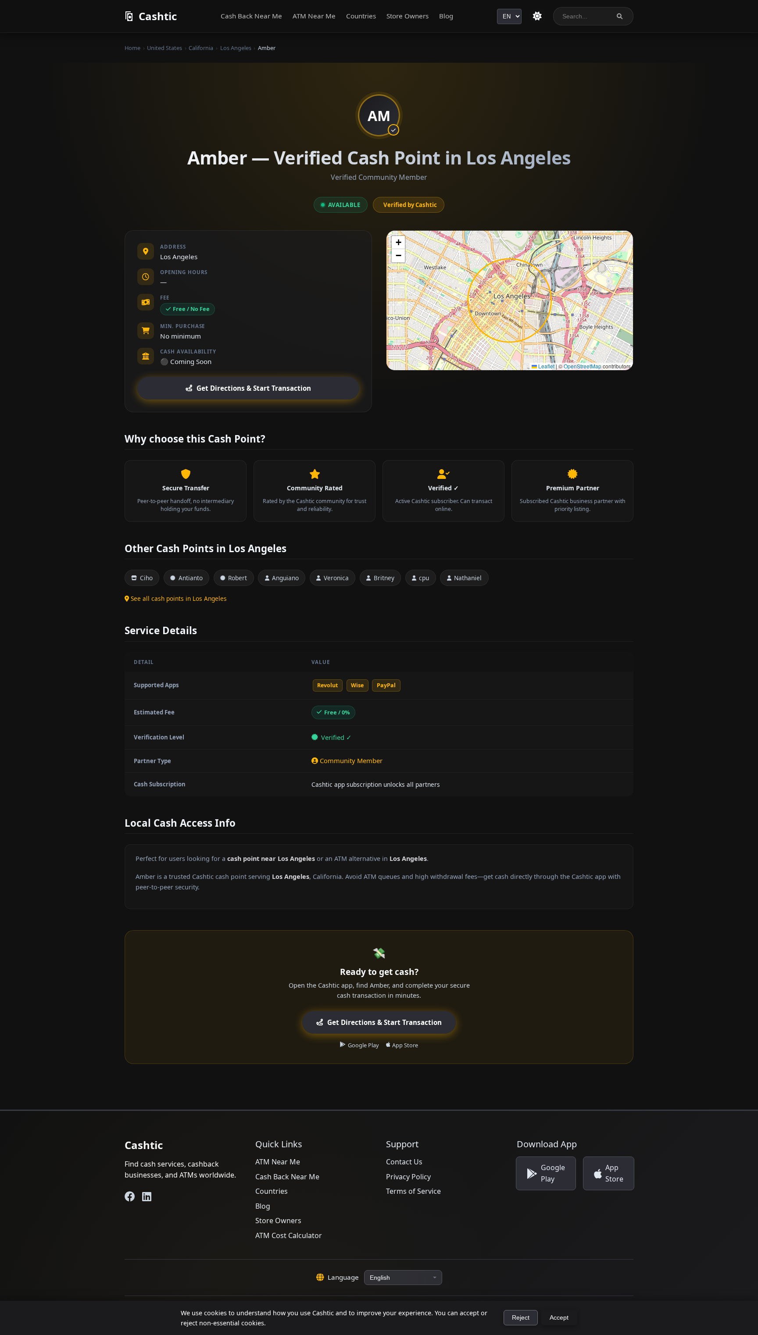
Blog (446, 15)
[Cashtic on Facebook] (130, 1196)
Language (343, 1277)
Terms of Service (413, 1191)
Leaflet (545, 366)
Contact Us (404, 1162)
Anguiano (285, 578)
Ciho (146, 578)
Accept (559, 1317)
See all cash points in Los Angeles (179, 598)
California (201, 48)
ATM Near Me (314, 15)
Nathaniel (468, 578)
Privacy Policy (408, 1177)
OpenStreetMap (582, 366)
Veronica (336, 578)
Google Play (363, 1045)
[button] (398, 242)
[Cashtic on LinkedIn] (146, 1196)
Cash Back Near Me (251, 15)
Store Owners (407, 15)
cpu (424, 578)
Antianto (191, 578)
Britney (384, 578)
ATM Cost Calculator (288, 1235)
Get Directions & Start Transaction (254, 388)
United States (164, 48)
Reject (520, 1317)
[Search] (619, 16)
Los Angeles (235, 48)
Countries (361, 15)
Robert (237, 578)
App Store (405, 1045)
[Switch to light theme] (537, 16)
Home (132, 48)
